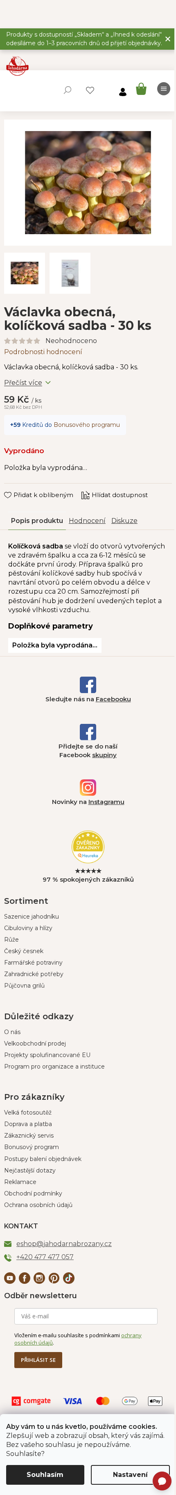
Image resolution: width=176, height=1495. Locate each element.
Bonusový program (31, 1147)
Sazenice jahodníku (31, 916)
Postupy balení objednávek (42, 1159)
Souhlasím (45, 1475)
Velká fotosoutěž (28, 1112)
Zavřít (19, 487)
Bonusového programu (87, 424)
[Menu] (164, 89)
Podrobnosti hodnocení (43, 352)
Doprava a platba (28, 1124)
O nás (12, 1032)
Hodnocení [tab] (87, 521)
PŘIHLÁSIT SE (38, 1360)
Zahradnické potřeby (33, 974)
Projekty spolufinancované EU (47, 1055)
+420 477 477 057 (45, 1257)
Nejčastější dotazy (30, 1170)
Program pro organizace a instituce (54, 1066)
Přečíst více (23, 383)
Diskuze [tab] (124, 521)
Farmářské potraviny (33, 962)
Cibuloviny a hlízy (28, 928)
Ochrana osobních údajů (38, 1205)
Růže (11, 939)
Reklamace (20, 1182)
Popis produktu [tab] (37, 521)
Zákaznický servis (29, 1135)
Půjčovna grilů (24, 985)
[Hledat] (67, 90)
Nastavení (130, 1475)
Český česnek (23, 951)
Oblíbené (90, 90)
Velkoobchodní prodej (35, 1043)
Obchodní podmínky (33, 1193)
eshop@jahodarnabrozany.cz (64, 1244)
